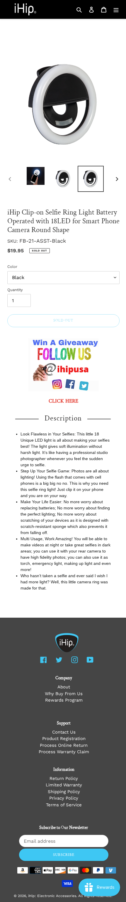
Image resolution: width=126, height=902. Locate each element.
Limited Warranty (64, 785)
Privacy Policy (63, 798)
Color (12, 266)
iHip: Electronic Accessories (52, 896)
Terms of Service (64, 805)
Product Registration (64, 738)
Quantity (15, 290)
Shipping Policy (64, 791)
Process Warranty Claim (64, 751)
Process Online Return (64, 745)
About (63, 687)
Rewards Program (64, 700)
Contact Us (64, 732)
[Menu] (116, 9)
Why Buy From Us (64, 693)
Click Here (63, 401)
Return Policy (64, 778)
